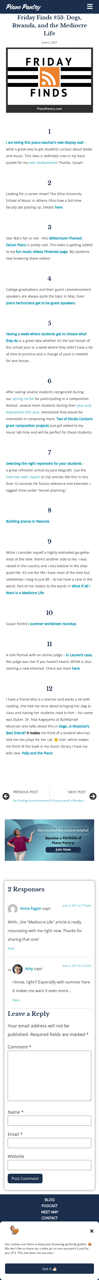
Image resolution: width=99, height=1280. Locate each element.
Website (16, 1156)
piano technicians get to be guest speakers (40, 303)
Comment (19, 1047)
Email (15, 1134)
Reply (11, 948)
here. (76, 668)
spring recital (23, 398)
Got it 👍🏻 (49, 1268)
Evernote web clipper (23, 477)
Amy (29, 968)
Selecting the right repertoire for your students (44, 463)
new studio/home (43, 162)
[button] (91, 1231)
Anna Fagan (30, 908)
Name (16, 1112)
